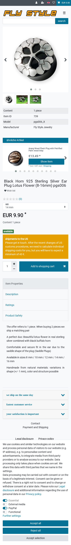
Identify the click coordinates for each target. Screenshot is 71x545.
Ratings (9, 305)
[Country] (48, 3)
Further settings (12, 515)
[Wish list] (53, 3)
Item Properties (14, 283)
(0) (20, 198)
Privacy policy (46, 438)
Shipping (47, 166)
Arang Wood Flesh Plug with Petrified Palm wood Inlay (45, 149)
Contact (35, 423)
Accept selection (35, 538)
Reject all (36, 530)
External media (17, 504)
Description (11, 294)
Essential (14, 500)
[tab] (35, 283)
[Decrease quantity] (14, 269)
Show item (46, 161)
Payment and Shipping (35, 427)
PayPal (13, 508)
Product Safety (13, 315)
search (62, 21)
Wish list (10, 190)
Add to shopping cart (42, 266)
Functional (15, 512)
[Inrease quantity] (14, 263)
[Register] (43, 3)
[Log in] (36, 3)
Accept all (35, 523)
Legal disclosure (24, 438)
